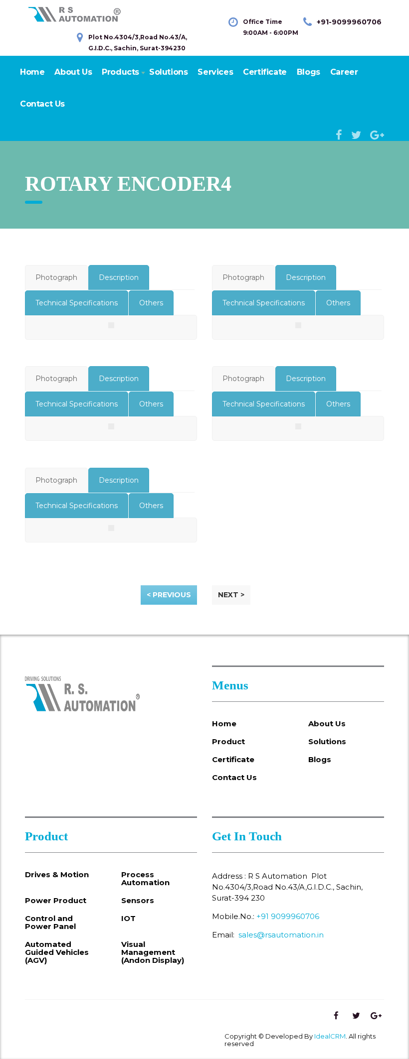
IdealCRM (330, 1036)
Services (215, 72)
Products (120, 72)
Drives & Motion (57, 875)
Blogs (308, 72)
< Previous (169, 594)
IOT (128, 919)
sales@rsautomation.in (281, 934)
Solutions (168, 72)
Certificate (265, 72)
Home (32, 72)
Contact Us (42, 104)
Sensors (137, 901)
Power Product (55, 901)
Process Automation (145, 879)
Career (344, 72)
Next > (231, 594)
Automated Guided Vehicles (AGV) (57, 952)
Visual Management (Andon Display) (152, 952)
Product (228, 742)
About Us (73, 72)
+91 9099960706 (287, 916)
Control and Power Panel (50, 922)
